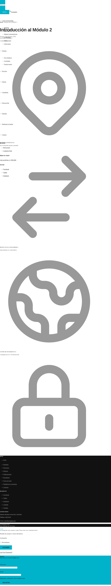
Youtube (5, 508)
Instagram (6, 501)
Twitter (5, 498)
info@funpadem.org (10, 521)
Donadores (6, 477)
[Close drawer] (2, 8)
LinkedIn (5, 504)
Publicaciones (7, 474)
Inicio (1, 22)
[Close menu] (2, 2)
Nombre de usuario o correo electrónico (11, 534)
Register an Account (6, 560)
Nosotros (5, 464)
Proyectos (6, 468)
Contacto (5, 487)
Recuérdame (5, 542)
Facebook (6, 495)
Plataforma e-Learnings (10, 484)
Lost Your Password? (6, 552)
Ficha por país (7, 481)
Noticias (5, 471)
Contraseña (3, 538)
